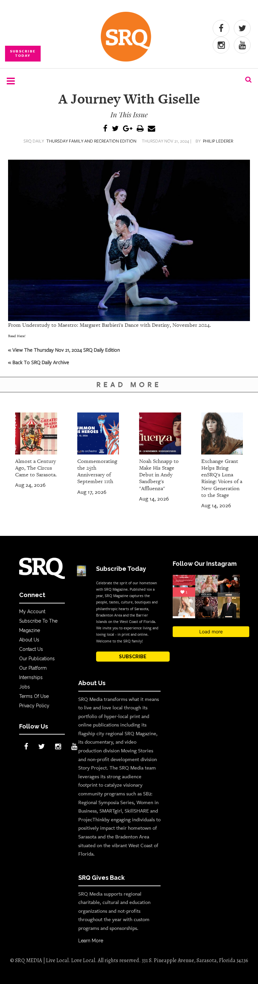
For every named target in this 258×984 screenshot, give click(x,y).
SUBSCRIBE (132, 656)
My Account (32, 611)
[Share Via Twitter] (115, 129)
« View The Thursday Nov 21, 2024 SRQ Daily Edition (64, 349)
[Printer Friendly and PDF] (140, 129)
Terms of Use (34, 696)
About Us (29, 639)
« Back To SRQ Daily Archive (38, 362)
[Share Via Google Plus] (127, 129)
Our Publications (37, 658)
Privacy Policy (34, 705)
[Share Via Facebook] (105, 129)
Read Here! (17, 336)
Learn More (90, 940)
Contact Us (31, 649)
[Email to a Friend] (151, 129)
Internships (31, 677)
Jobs (24, 687)
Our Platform (33, 668)
